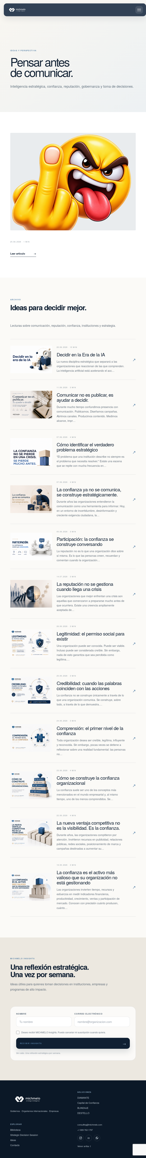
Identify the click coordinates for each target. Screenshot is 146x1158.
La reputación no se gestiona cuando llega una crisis (85, 586)
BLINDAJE (82, 1107)
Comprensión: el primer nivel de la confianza (90, 730)
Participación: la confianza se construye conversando (85, 541)
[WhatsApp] (97, 1138)
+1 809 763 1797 (85, 1129)
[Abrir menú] (139, 10)
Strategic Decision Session (24, 1134)
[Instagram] (80, 1138)
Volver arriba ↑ (84, 1146)
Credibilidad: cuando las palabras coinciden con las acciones (89, 685)
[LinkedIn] (89, 1138)
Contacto (15, 1145)
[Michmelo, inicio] (21, 9)
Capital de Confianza (88, 1102)
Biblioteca (15, 1129)
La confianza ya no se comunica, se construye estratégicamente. (89, 492)
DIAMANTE (83, 1097)
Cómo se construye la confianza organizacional (88, 780)
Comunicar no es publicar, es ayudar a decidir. (85, 397)
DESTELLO (83, 1113)
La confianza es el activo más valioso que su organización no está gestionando (87, 877)
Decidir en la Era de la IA (81, 354)
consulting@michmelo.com (89, 1124)
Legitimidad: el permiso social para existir (90, 636)
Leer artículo (23, 253)
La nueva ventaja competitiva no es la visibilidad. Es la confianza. (88, 825)
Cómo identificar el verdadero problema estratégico (85, 447)
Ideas (13, 1140)
